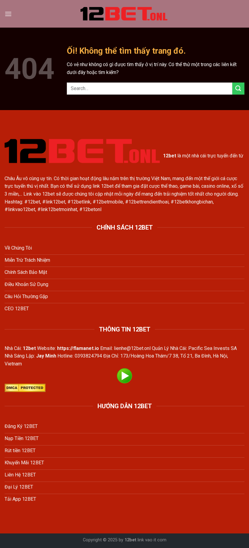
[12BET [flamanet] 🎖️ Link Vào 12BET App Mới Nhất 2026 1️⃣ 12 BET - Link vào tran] (124, 14)
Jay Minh (46, 356)
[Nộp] (238, 88)
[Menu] (8, 13)
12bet (130, 540)
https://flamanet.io (78, 348)
